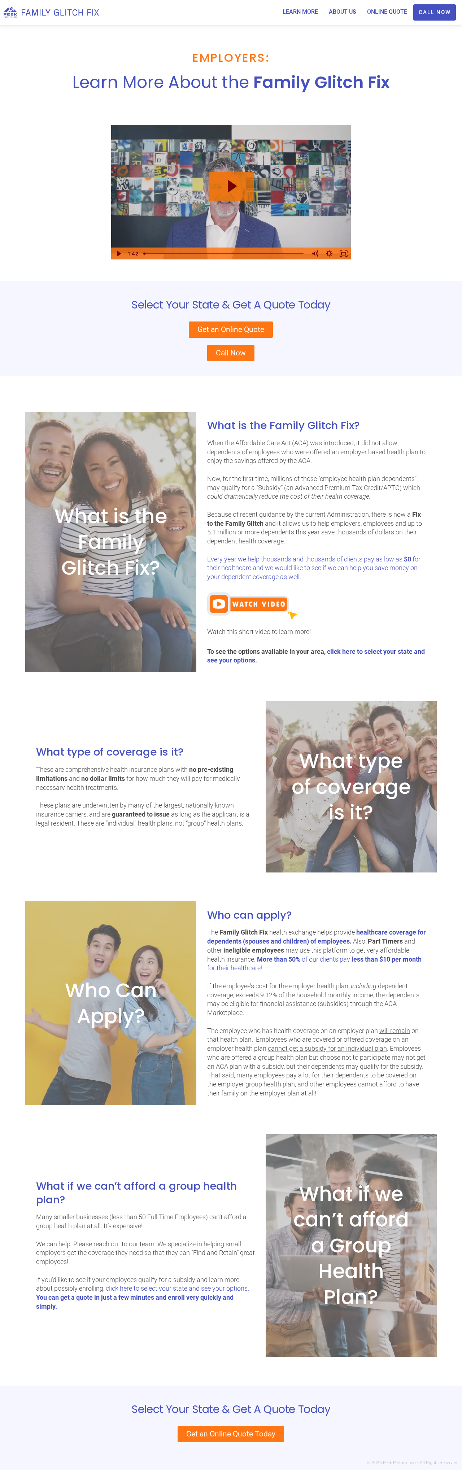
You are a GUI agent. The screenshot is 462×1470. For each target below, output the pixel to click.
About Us (342, 11)
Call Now (434, 12)
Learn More (300, 11)
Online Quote (387, 11)
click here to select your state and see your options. (177, 1288)
